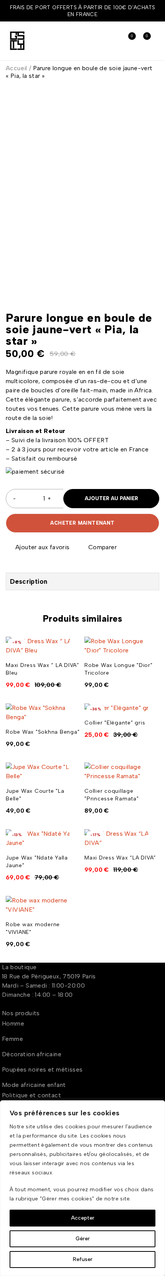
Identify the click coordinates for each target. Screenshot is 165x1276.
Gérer (83, 1238)
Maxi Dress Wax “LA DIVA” (120, 858)
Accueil (16, 68)
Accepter (82, 1218)
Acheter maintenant (82, 523)
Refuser (82, 1259)
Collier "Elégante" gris (114, 722)
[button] (74, 654)
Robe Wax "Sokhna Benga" (42, 732)
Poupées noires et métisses (42, 1069)
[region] (82, 1188)
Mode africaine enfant (34, 1084)
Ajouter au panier (111, 498)
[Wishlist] (38, 547)
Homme (13, 1023)
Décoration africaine (31, 1054)
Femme (12, 1038)
